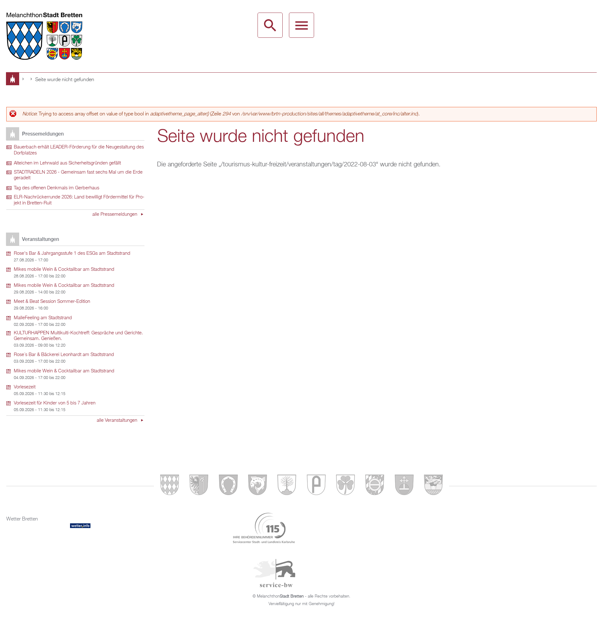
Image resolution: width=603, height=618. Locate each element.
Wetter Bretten (22, 519)
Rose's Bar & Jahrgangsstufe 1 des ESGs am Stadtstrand (72, 253)
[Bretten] (169, 486)
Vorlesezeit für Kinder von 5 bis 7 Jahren (54, 403)
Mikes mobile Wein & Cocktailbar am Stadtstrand (64, 269)
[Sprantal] (433, 486)
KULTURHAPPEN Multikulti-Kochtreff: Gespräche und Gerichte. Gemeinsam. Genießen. (78, 336)
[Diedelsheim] (257, 486)
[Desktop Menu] (301, 25)
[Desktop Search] (270, 25)
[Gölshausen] (316, 486)
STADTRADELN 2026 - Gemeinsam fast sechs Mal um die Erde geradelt (78, 175)
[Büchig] (228, 486)
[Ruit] (404, 486)
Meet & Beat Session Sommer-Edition (52, 301)
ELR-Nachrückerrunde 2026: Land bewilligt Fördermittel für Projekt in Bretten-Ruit (79, 200)
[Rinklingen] (374, 486)
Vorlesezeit (24, 387)
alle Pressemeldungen (115, 214)
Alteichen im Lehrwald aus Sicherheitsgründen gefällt (67, 163)
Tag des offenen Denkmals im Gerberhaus (56, 188)
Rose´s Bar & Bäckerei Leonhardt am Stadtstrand (64, 355)
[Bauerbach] (198, 486)
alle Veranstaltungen (118, 420)
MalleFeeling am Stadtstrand (43, 318)
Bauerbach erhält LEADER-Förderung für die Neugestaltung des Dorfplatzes (79, 150)
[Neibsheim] (345, 486)
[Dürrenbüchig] (286, 486)
